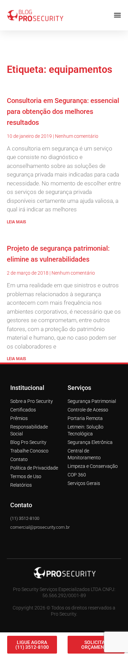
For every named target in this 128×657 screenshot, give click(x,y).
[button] (117, 15)
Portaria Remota (85, 418)
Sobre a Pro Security (31, 401)
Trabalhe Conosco (29, 451)
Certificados (23, 409)
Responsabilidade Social (29, 430)
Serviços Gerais (84, 483)
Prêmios (19, 418)
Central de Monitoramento (84, 454)
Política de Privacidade (34, 468)
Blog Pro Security (28, 442)
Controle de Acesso (88, 409)
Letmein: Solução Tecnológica (85, 430)
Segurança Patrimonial (92, 401)
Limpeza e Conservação (93, 466)
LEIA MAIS (16, 222)
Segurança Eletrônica (90, 442)
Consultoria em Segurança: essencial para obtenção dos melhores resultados (63, 111)
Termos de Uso (25, 476)
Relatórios (21, 485)
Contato (19, 459)
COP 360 (77, 474)
